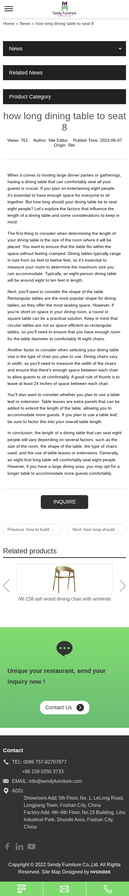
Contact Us (58, 707)
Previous (6, 586)
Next (123, 586)
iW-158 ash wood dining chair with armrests (64, 598)
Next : (99, 529)
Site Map (51, 871)
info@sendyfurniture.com (55, 781)
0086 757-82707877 (45, 761)
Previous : (34, 529)
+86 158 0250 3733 (43, 771)
